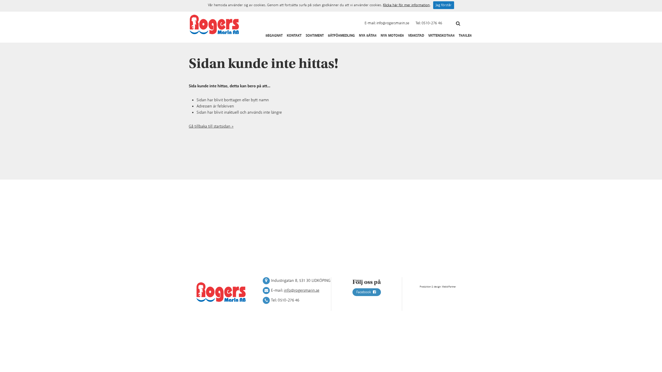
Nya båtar (368, 35)
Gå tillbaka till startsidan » (211, 126)
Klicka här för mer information (406, 5)
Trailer (465, 35)
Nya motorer (392, 35)
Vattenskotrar (441, 35)
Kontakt (294, 35)
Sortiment (315, 35)
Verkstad (416, 35)
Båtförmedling (341, 35)
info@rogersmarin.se (393, 23)
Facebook (364, 292)
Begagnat (274, 35)
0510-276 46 (432, 23)
